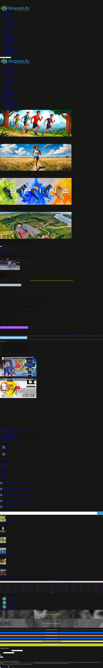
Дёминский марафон (10, 600)
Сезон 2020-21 (5, 251)
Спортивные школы (9, 100)
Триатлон (7, 86)
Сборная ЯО (9, 73)
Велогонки (7, 88)
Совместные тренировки (11, 604)
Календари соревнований (7, 249)
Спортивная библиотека (11, 608)
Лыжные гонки (8, 84)
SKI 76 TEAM (5, 65)
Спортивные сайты (9, 104)
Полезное (4, 96)
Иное (3, 477)
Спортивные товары (9, 97)
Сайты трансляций (8, 98)
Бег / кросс (7, 85)
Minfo (14, 259)
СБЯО (6, 81)
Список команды (8, 67)
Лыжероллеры (5, 476)
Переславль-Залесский (4, 429)
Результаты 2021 (34, 429)
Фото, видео (4, 90)
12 (37, 586)
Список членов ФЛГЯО (12, 77)
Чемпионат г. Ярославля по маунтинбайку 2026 (9, 543)
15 (81, 586)
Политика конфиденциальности (11, 106)
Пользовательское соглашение (11, 108)
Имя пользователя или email (5, 650)
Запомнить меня (4, 654)
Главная (4, 248)
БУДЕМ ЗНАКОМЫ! (4, 245)
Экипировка (7, 68)
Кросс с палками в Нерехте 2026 (9, 434)
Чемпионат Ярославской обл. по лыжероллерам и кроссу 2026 (19, 488)
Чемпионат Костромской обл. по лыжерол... (11, 438)
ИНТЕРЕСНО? (3, 211)
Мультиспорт (7, 83)
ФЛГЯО (6, 71)
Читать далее (46, 524)
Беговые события (5, 473)
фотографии (12, 429)
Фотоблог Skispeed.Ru (9, 91)
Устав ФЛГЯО (10, 74)
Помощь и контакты (6, 105)
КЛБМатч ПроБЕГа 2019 (10, 69)
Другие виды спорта (9, 89)
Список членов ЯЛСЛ (11, 80)
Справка (4, 99)
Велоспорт (4, 474)
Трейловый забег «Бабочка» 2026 (9, 435)
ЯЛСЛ (6, 78)
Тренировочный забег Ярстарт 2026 (9, 437)
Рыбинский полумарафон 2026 (12, 506)
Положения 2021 (27, 429)
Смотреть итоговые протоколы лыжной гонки (13, 337)
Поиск (100, 513)
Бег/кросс (4, 464)
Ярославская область (19, 429)
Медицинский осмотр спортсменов (12, 101)
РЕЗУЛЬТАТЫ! (3, 143)
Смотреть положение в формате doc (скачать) (10, 285)
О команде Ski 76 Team (9, 66)
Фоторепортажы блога (9, 93)
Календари (4, 82)
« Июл (51, 592)
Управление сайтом (4, 659)
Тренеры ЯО (9, 76)
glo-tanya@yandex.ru (74, 334)
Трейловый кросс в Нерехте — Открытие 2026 (15, 482)
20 (52, 588)
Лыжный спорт (5, 472)
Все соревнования (5, 462)
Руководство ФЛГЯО (11, 75)
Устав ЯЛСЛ (9, 79)
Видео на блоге (8, 95)
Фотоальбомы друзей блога (10, 94)
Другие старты (5, 467)
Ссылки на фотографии (9, 92)
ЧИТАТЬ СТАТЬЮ (4, 177)
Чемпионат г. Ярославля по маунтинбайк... (11, 436)
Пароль (1, 652)
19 (37, 588)
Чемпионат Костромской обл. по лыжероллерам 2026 (11, 565)
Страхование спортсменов (10, 103)
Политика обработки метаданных (11, 107)
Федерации (4, 70)
